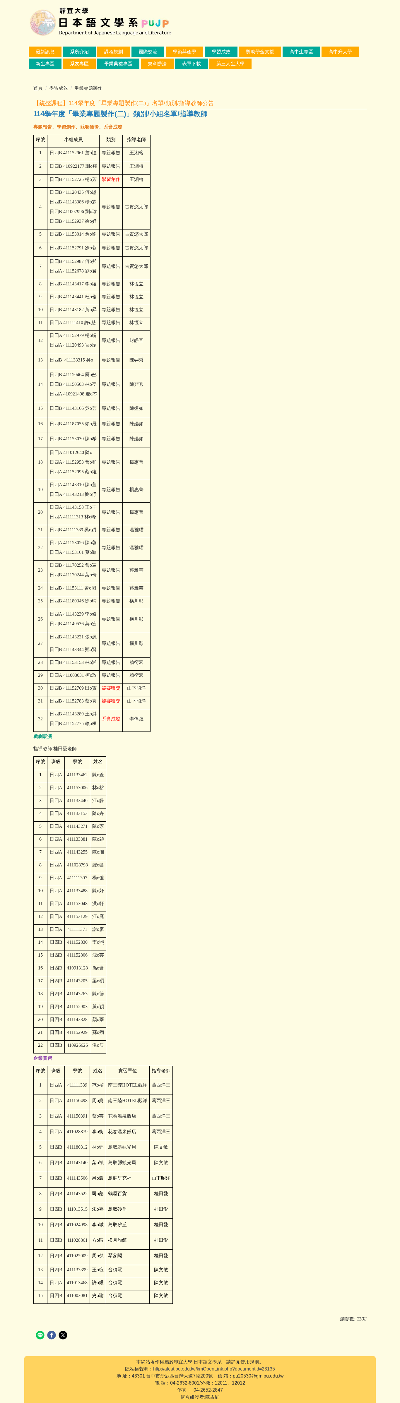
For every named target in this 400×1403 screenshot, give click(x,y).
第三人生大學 (230, 63)
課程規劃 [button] (113, 51)
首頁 (38, 87)
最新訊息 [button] (45, 51)
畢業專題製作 (88, 87)
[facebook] (52, 1336)
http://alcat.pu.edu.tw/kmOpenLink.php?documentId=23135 (214, 1368)
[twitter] (64, 1336)
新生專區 (45, 63)
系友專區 (79, 63)
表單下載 (191, 63)
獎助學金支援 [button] (260, 51)
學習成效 (58, 87)
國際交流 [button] (148, 51)
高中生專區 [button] (301, 51)
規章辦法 (157, 63)
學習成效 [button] (221, 51)
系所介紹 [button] (79, 51)
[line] (41, 1336)
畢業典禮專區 (118, 63)
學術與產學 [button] (184, 51)
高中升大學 (340, 51)
